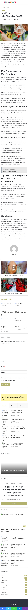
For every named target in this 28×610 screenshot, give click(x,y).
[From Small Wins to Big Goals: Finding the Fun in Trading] (6, 430)
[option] (14, 465)
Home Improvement (7, 585)
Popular (4, 406)
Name (3, 361)
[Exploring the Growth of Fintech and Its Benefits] (5, 539)
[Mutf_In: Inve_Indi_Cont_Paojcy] (7, 306)
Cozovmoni (4, 580)
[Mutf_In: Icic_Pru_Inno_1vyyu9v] (21, 321)
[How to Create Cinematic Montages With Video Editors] (5, 563)
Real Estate (5, 594)
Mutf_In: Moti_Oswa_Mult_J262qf (7, 328)
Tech (7, 7)
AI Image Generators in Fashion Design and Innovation (17, 412)
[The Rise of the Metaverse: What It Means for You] (5, 555)
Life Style (4, 589)
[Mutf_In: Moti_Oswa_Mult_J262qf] (7, 321)
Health (3, 587)
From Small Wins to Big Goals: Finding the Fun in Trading (18, 428)
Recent (13, 406)
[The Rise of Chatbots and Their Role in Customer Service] (6, 421)
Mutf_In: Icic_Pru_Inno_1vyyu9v (21, 327)
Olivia (5, 19)
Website (3, 372)
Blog (3, 582)
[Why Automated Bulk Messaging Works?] (6, 445)
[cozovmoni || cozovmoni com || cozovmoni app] (10, 2)
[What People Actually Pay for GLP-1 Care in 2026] (6, 438)
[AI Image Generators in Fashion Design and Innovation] (6, 413)
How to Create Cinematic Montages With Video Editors (17, 562)
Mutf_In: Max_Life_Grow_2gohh (20, 313)
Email (3, 366)
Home (4, 7)
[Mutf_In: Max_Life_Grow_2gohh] (21, 306)
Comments (23, 406)
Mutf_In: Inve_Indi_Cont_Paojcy (7, 313)
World (3, 577)
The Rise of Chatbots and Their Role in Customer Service (18, 419)
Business (4, 592)
